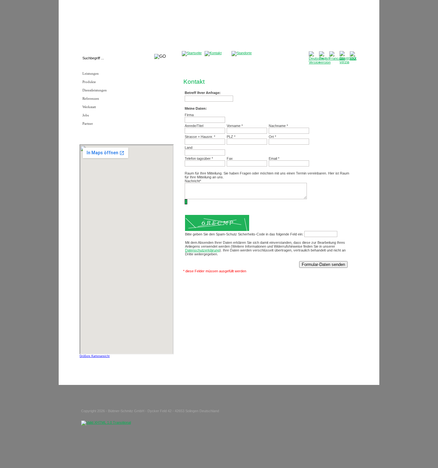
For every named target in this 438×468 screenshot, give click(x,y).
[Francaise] (337, 58)
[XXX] (353, 58)
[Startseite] (192, 53)
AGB (246, 11)
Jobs (85, 115)
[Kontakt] (213, 53)
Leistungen (90, 73)
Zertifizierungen (228, 11)
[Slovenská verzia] (348, 62)
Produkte (89, 82)
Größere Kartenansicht (95, 356)
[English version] (325, 62)
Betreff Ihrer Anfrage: (203, 93)
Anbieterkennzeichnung (271, 11)
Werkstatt (89, 107)
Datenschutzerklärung (309, 11)
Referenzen (90, 98)
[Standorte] (242, 53)
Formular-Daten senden (323, 264)
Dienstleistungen (94, 90)
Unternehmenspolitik (198, 11)
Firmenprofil (170, 11)
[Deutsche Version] (316, 62)
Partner (87, 123)
